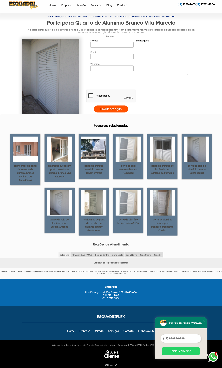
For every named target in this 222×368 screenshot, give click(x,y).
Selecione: (65, 255)
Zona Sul (158, 255)
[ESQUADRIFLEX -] (27, 6)
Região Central (102, 255)
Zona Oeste (145, 255)
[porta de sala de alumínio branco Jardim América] (59, 202)
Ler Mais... (111, 36)
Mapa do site (146, 331)
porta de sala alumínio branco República (128, 169)
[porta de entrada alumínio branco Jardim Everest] (94, 149)
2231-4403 (189, 4)
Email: (94, 52)
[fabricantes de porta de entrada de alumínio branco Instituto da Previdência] (25, 149)
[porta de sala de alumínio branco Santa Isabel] (196, 149)
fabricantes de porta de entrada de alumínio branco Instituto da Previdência (25, 173)
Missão (81, 5)
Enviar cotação (111, 109)
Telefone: (95, 64)
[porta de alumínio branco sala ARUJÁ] (128, 202)
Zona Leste (117, 255)
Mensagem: (142, 40)
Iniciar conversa (181, 351)
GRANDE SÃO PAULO (82, 255)
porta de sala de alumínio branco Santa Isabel (197, 169)
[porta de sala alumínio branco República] (128, 149)
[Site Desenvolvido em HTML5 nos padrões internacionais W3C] (111, 364)
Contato (122, 5)
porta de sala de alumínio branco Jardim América (60, 223)
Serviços (96, 5)
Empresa (66, 5)
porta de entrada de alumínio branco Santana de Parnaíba (162, 169)
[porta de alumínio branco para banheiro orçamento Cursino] (162, 202)
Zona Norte (131, 255)
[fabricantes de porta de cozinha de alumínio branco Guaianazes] (94, 202)
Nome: (94, 40)
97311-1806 (208, 4)
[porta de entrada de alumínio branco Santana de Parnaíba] (162, 149)
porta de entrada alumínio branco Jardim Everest (94, 169)
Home (52, 5)
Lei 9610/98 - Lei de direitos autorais (111, 273)
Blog (109, 5)
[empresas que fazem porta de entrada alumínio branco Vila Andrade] (59, 149)
